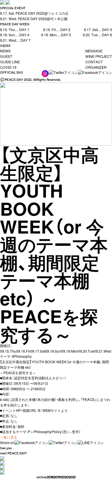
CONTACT (94, 61)
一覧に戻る (8, 437)
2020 (65, 477)
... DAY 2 (56, 29)
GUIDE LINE (10, 61)
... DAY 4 (14, 34)
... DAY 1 (14, 29)
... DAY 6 (97, 34)
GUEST (6, 56)
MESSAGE (94, 50)
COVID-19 (8, 67)
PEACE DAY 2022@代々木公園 (33, 18)
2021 (72, 477)
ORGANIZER (96, 67)
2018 (50, 477)
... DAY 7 (15, 40)
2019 (57, 477)
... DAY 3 (98, 29)
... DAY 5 (56, 34)
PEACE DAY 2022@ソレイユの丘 (34, 13)
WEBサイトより (55, 410)
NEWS (5, 50)
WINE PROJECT (98, 56)
